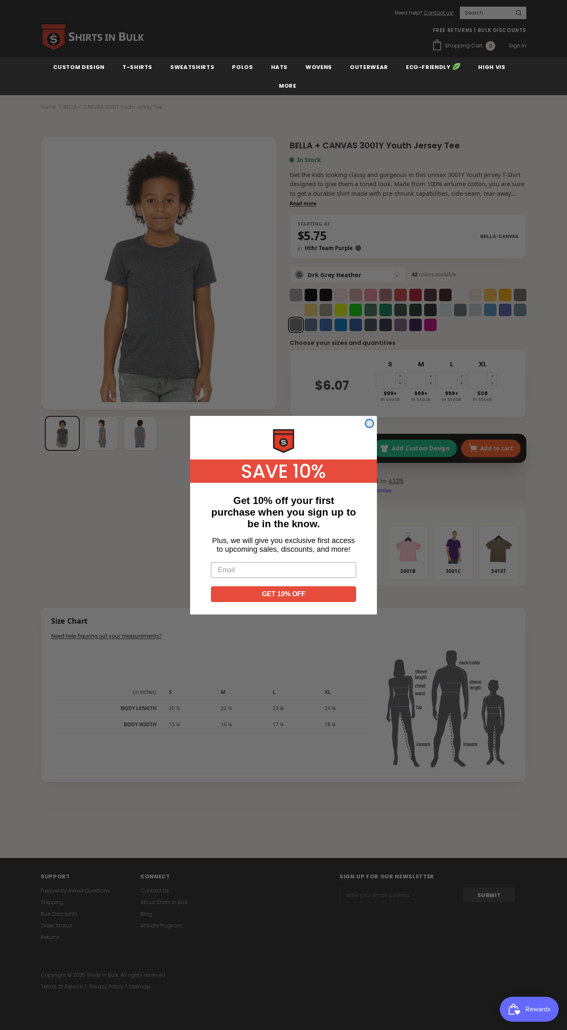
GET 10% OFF (283, 593)
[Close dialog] (369, 423)
